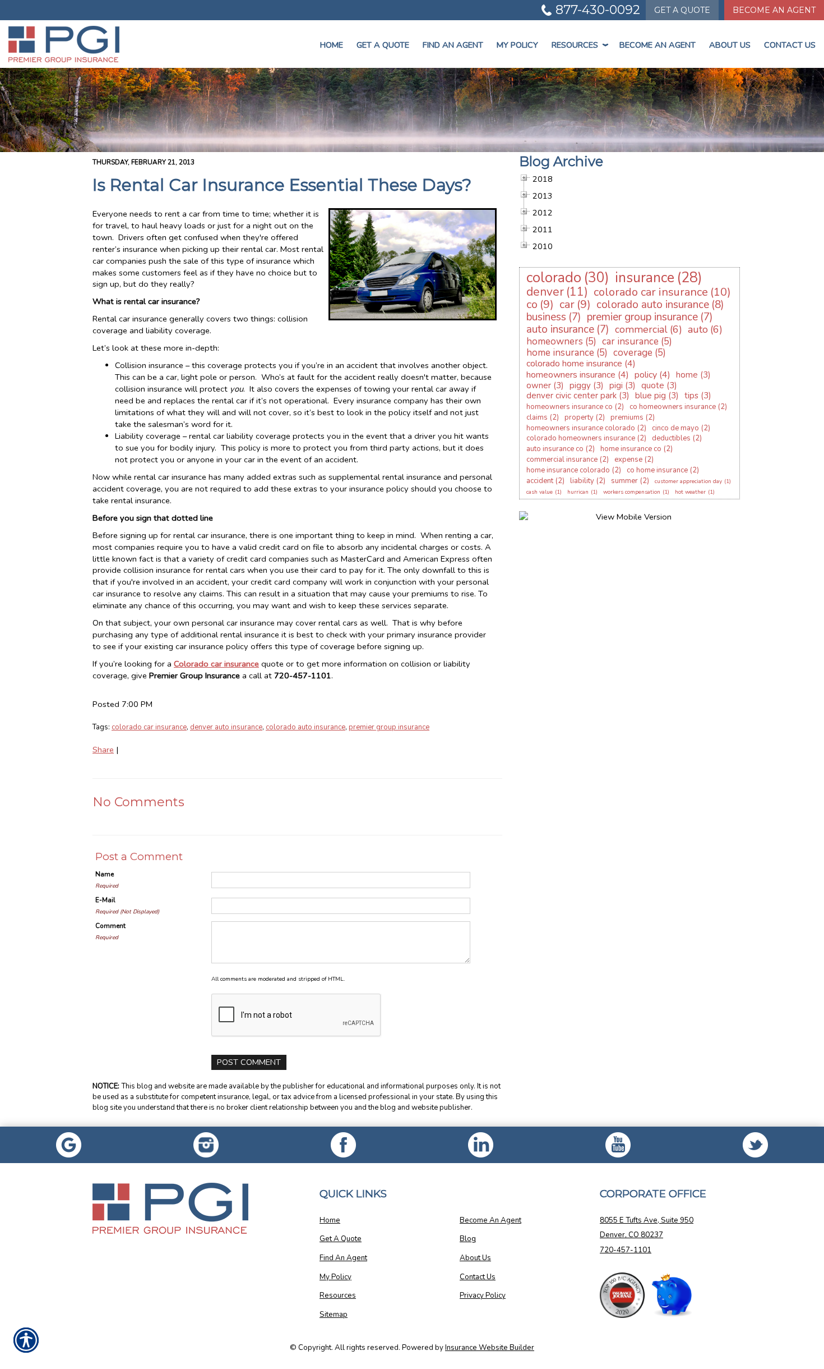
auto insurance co (555, 449)
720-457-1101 (625, 1250)
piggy (580, 385)
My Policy (517, 44)
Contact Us (790, 44)
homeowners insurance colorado (580, 428)
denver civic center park (571, 395)
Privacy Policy (483, 1295)
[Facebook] (206, 1144)
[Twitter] (755, 1144)
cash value (539, 492)
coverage (632, 352)
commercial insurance (562, 459)
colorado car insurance (149, 727)
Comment (110, 925)
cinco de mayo (675, 428)
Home (331, 44)
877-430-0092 (597, 9)
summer (624, 481)
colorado (553, 277)
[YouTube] (618, 1144)
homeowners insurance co (569, 407)
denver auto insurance (226, 727)
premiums (627, 417)
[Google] (69, 1144)
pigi (616, 385)
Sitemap (334, 1315)
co (532, 304)
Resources (579, 44)
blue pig (650, 395)
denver (545, 292)
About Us (730, 44)
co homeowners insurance (672, 407)
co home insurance (657, 470)
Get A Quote (341, 1239)
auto (698, 329)
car (567, 304)
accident (539, 481)
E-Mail (105, 899)
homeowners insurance (570, 375)
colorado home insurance (574, 363)
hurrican (578, 492)
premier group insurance (389, 727)
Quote (682, 10)
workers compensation (631, 492)
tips (691, 395)
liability (582, 481)
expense (628, 459)
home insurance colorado (568, 470)
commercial (641, 329)
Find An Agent (453, 44)
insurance (644, 277)
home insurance (560, 352)
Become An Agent (774, 10)
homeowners (554, 341)
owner (538, 385)
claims (537, 417)
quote (652, 385)
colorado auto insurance (305, 727)
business (546, 317)
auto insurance (560, 329)
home (687, 374)
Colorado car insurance (216, 663)
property (579, 417)
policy (646, 375)
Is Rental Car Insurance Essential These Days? (281, 184)
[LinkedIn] (481, 1144)
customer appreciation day (688, 481)
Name (104, 874)
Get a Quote (383, 44)
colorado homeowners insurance (580, 438)
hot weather (690, 492)
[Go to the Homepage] (68, 44)
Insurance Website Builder (489, 1348)
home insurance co (630, 449)
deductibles (671, 438)
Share (103, 749)
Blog (468, 1239)
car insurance (630, 341)
